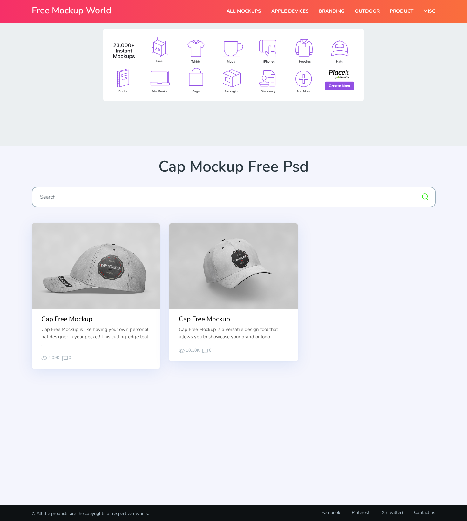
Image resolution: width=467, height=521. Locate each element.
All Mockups (244, 11)
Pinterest (360, 513)
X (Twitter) (392, 513)
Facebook (330, 513)
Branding (331, 11)
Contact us (424, 513)
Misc (429, 11)
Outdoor (367, 11)
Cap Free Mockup (66, 319)
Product (401, 11)
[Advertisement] (233, 123)
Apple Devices (290, 11)
